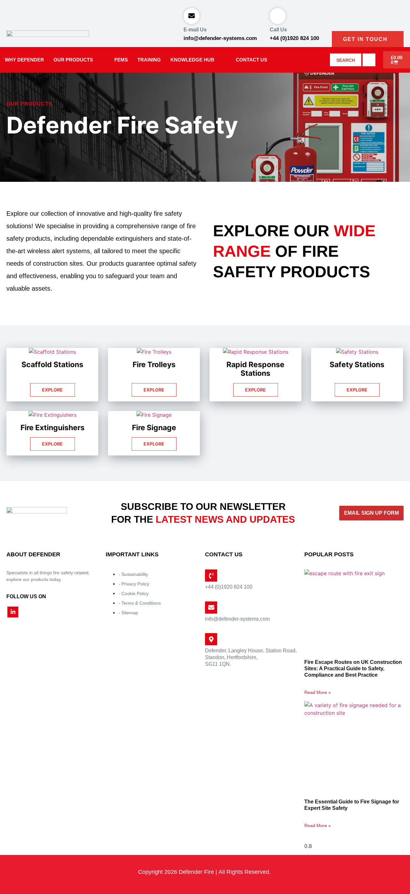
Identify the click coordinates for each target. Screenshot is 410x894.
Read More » (317, 692)
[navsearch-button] (369, 59)
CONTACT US (251, 59)
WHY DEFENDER (24, 59)
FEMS (121, 59)
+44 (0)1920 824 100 (294, 38)
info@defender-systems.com (220, 38)
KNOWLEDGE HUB (192, 59)
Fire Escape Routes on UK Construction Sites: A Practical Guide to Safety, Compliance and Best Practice (353, 668)
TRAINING (149, 59)
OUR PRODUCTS (73, 59)
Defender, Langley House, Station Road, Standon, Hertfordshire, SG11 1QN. (251, 657)
